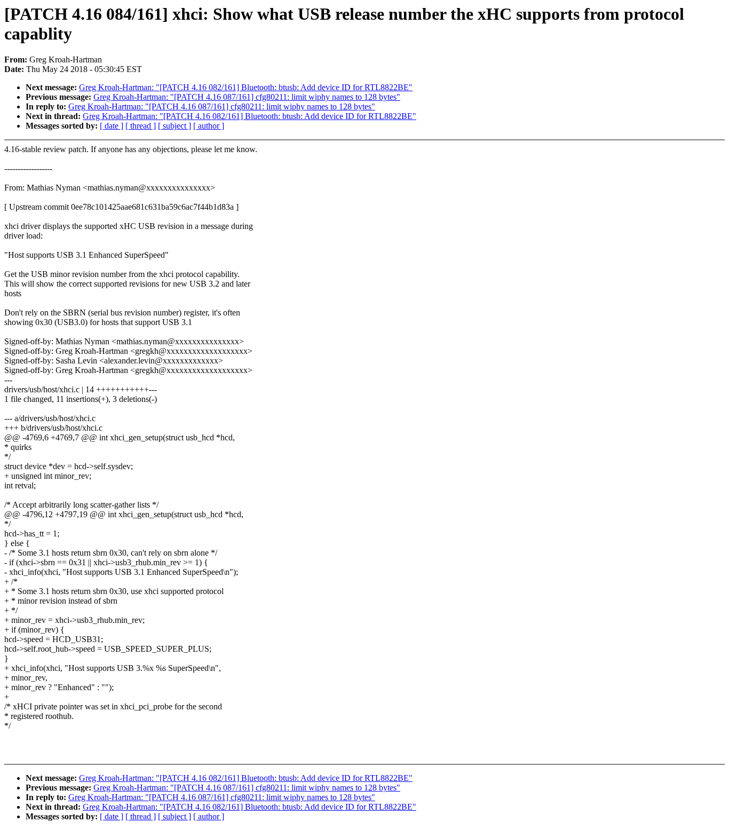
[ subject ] (174, 125)
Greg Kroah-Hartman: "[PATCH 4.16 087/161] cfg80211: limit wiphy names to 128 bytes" (246, 96)
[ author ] (208, 125)
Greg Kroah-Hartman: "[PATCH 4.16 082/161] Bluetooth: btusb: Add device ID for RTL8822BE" (246, 87)
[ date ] (111, 125)
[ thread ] (140, 125)
